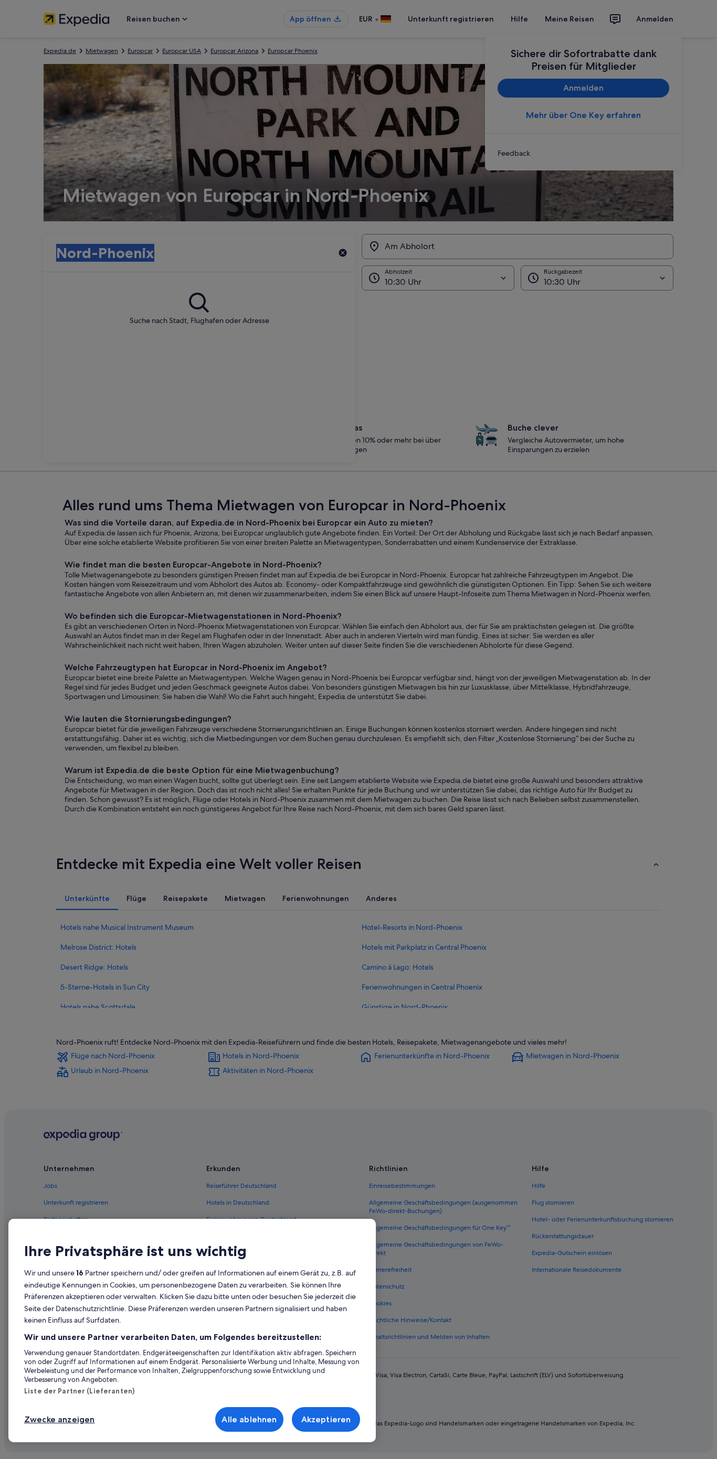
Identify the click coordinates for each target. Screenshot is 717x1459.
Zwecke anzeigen (59, 1419)
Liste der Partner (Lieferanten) (79, 1391)
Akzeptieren (326, 1419)
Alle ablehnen (249, 1419)
